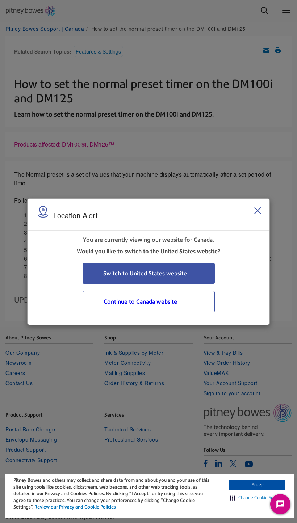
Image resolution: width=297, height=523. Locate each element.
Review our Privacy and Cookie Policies (75, 507)
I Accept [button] (257, 484)
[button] (257, 498)
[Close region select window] (257, 210)
